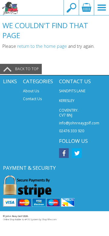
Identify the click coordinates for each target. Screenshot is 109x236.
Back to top (27, 68)
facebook (64, 153)
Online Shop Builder (12, 219)
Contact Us (32, 98)
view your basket (86, 7)
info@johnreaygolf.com (79, 123)
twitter (77, 153)
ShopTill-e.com (49, 219)
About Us (31, 90)
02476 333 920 (71, 130)
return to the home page (42, 46)
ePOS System (31, 219)
